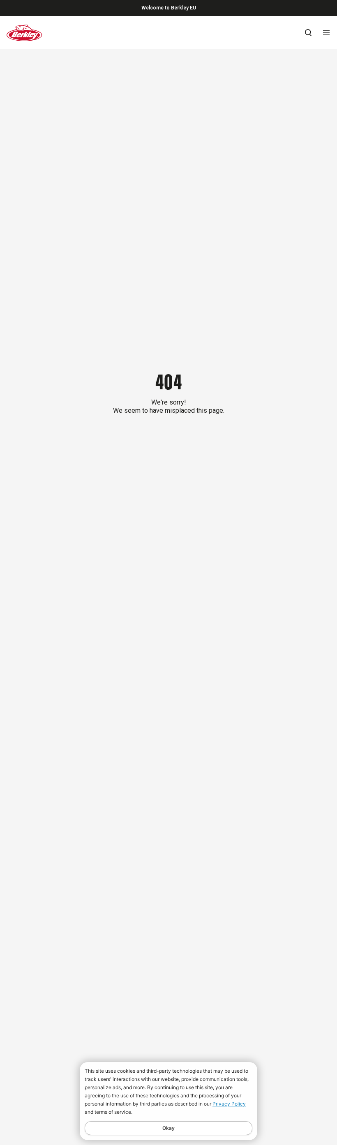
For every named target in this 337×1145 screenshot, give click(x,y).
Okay (168, 1128)
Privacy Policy (229, 1104)
